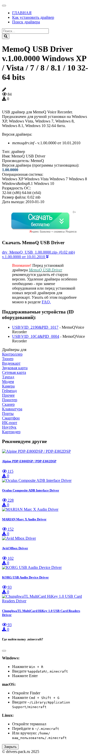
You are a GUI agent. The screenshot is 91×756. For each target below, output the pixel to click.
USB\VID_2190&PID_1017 (35, 327)
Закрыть (10, 747)
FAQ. (46, 302)
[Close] (4, 651)
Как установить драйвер (33, 17)
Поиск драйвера (26, 22)
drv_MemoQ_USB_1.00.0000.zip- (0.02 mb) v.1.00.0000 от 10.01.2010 (38, 254)
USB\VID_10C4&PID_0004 (35, 336)
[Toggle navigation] (4, 5)
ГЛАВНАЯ (22, 13)
